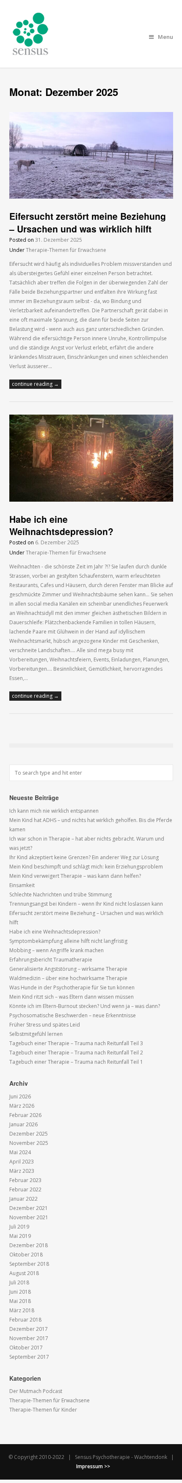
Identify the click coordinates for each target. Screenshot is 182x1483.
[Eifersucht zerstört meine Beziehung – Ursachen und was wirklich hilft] (91, 196)
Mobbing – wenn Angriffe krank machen (56, 950)
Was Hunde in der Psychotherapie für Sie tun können (72, 987)
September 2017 (29, 1356)
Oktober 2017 (26, 1347)
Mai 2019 (20, 1236)
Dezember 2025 (28, 1133)
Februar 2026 (25, 1115)
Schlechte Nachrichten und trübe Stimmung (60, 894)
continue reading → (35, 384)
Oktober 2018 (26, 1254)
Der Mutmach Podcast (35, 1391)
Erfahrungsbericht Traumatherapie (50, 959)
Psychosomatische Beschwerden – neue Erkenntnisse (72, 1015)
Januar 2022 (23, 1198)
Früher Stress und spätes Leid (44, 1024)
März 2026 (21, 1105)
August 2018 (24, 1273)
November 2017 (28, 1338)
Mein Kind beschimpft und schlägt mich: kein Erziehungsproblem (86, 866)
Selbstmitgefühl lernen (36, 1034)
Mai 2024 (20, 1152)
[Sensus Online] (30, 50)
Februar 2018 (25, 1319)
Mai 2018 (20, 1301)
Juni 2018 (20, 1291)
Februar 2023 (25, 1180)
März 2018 (21, 1310)
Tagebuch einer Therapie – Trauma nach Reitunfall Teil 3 (76, 1043)
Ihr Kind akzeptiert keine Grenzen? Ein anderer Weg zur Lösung (84, 857)
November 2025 (28, 1143)
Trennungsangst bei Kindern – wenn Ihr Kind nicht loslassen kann (86, 903)
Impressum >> (93, 1466)
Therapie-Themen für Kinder (43, 1409)
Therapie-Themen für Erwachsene (66, 250)
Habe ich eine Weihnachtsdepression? (61, 525)
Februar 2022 (25, 1189)
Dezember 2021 (28, 1208)
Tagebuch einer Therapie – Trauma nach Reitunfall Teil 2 (76, 1052)
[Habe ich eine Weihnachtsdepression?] (91, 499)
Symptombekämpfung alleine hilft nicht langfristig (68, 941)
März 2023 (21, 1170)
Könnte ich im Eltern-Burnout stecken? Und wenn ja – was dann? (84, 1006)
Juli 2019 (19, 1226)
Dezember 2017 (28, 1329)
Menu (165, 37)
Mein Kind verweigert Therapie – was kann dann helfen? (75, 875)
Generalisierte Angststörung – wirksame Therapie (68, 968)
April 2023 (21, 1161)
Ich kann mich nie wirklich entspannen (54, 810)
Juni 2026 (20, 1096)
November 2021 (28, 1217)
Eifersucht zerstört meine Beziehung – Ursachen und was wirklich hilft (87, 222)
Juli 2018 (19, 1282)
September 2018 (29, 1263)
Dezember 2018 (28, 1245)
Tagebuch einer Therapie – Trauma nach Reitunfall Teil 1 (76, 1061)
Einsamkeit (22, 885)
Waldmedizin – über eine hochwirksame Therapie (68, 978)
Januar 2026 (23, 1124)
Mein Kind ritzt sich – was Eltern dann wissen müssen (71, 996)
